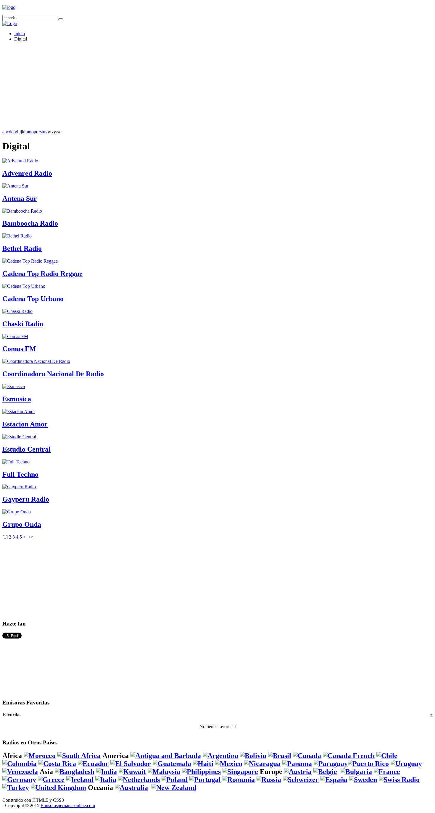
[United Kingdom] (58, 787)
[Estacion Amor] (18, 411)
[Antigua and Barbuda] (165, 755)
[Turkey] (15, 787)
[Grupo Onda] (16, 511)
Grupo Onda (21, 524)
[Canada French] (349, 755)
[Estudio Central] (19, 436)
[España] (333, 779)
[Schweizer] (301, 779)
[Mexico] (228, 763)
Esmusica (16, 399)
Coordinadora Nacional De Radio (53, 374)
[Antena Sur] (15, 185)
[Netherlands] (139, 779)
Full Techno (20, 474)
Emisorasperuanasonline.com (68, 805)
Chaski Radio (22, 324)
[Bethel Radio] (17, 235)
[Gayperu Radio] (19, 486)
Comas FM (19, 349)
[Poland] (175, 779)
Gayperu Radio (25, 499)
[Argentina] (220, 755)
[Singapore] (240, 771)
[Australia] (131, 787)
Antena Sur (19, 198)
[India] (106, 771)
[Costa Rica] (57, 763)
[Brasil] (279, 755)
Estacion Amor (25, 424)
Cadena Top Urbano (33, 299)
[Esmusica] (13, 386)
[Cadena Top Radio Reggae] (30, 261)
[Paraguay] (331, 763)
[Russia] (269, 779)
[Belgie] (325, 771)
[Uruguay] (406, 763)
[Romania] (239, 779)
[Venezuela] (20, 771)
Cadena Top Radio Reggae (42, 273)
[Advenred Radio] (20, 160)
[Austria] (298, 771)
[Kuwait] (132, 771)
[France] (387, 771)
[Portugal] (205, 779)
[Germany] (19, 779)
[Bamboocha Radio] (22, 211)
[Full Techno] (16, 461)
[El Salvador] (130, 763)
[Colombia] (19, 763)
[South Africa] (79, 755)
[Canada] (307, 755)
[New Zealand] (174, 787)
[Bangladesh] (74, 771)
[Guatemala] (172, 763)
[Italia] (105, 779)
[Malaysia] (164, 771)
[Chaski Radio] (17, 311)
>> (31, 536)
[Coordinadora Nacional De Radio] (36, 361)
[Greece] (51, 779)
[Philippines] (201, 771)
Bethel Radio (22, 248)
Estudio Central (26, 449)
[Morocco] (40, 755)
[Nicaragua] (262, 763)
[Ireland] (80, 779)
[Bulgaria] (356, 771)
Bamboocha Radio (30, 223)
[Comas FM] (15, 336)
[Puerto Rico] (368, 763)
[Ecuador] (93, 763)
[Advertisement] (179, 87)
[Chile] (386, 755)
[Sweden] (363, 779)
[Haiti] (203, 763)
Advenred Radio (27, 173)
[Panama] (297, 763)
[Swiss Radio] (399, 779)
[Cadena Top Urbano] (23, 286)
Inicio (19, 33)
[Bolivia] (253, 755)
